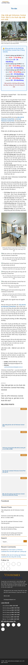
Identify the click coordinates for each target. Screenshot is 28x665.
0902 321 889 (7, 596)
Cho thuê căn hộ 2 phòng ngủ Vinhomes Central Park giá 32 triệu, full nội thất (11, 533)
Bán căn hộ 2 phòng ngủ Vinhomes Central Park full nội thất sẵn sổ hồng (13, 494)
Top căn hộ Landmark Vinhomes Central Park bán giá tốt (11, 522)
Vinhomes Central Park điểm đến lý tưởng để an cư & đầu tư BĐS (12, 516)
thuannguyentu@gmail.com (10, 599)
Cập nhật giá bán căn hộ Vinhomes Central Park (12, 510)
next (12, 397)
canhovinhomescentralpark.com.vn (13, 367)
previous (13, 386)
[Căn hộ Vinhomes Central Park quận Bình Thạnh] (5, 2)
